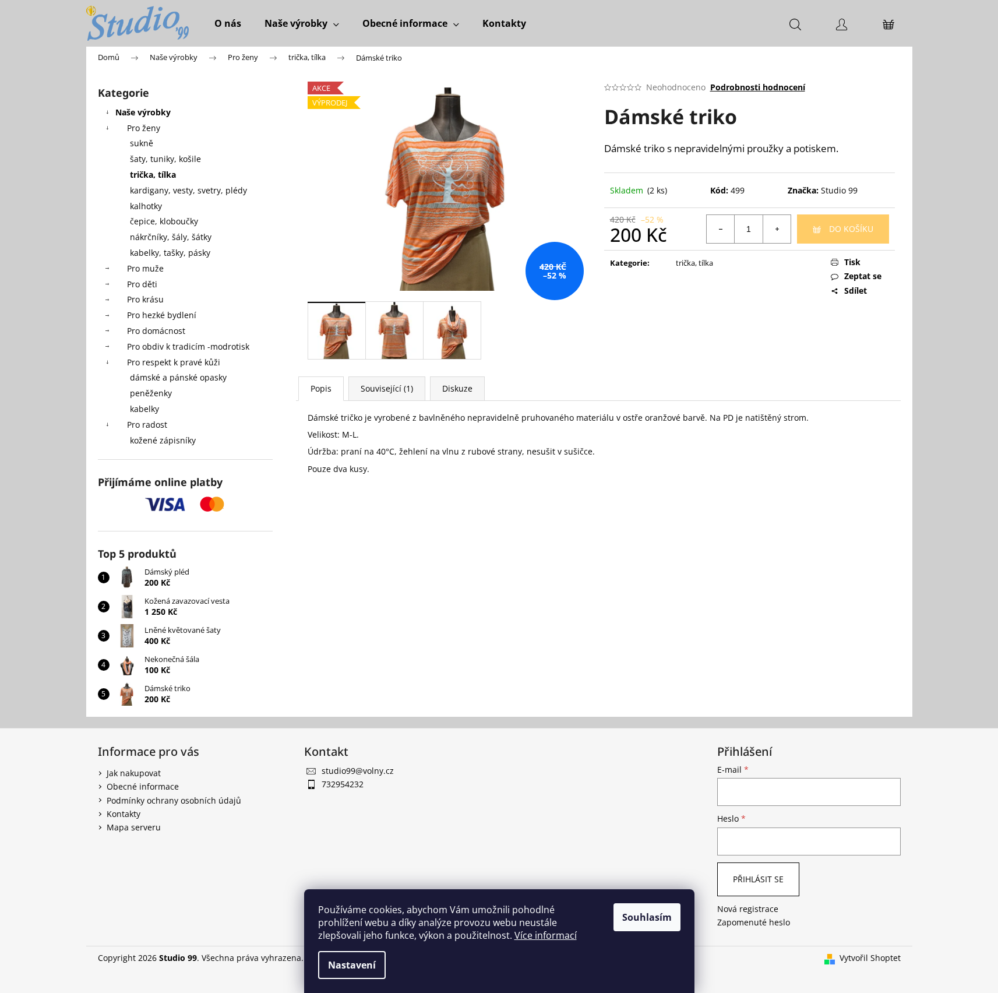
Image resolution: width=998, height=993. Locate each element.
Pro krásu (145, 299)
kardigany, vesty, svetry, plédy (188, 190)
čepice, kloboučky (164, 221)
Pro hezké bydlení (161, 315)
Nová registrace (747, 908)
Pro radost (147, 424)
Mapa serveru (134, 827)
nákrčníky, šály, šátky (170, 236)
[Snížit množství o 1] (721, 229)
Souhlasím (647, 917)
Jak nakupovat (134, 773)
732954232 (343, 784)
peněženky (151, 393)
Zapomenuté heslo (753, 922)
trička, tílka (153, 174)
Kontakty (123, 813)
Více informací (545, 935)
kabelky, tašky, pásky (170, 252)
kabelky (144, 408)
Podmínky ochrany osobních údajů (174, 800)
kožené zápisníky (163, 440)
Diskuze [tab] (457, 388)
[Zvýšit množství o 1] (777, 229)
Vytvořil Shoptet (870, 957)
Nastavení (352, 965)
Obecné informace (143, 786)
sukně (141, 143)
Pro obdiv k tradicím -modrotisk (188, 346)
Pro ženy (143, 127)
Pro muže (145, 268)
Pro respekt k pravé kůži (173, 362)
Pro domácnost (156, 330)
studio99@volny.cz (358, 770)
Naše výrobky (143, 112)
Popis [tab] (321, 388)
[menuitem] (228, 23)
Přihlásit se (758, 879)
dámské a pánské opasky (178, 377)
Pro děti (142, 284)
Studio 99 (839, 190)
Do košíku (851, 228)
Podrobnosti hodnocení (757, 87)
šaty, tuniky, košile (165, 158)
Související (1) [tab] (387, 388)
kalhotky (146, 206)
